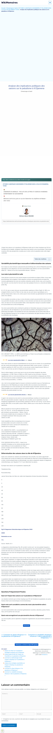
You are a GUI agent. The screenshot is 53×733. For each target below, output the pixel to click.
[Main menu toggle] (50, 2)
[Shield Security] (2, 731)
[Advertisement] (26, 166)
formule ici (44, 654)
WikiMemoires (9, 2)
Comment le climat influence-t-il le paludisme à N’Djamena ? (14, 635)
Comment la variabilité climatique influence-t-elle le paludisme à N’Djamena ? (39, 636)
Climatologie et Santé (12, 8)
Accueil (3, 8)
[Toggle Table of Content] (48, 259)
